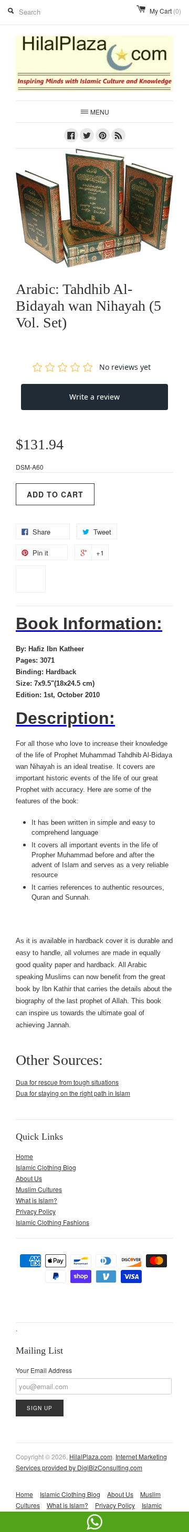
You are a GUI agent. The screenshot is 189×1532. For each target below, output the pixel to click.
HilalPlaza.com (90, 1456)
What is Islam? (36, 1200)
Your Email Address (44, 1370)
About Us (29, 1178)
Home (24, 1156)
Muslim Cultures (39, 1189)
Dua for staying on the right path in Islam (73, 1092)
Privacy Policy (36, 1211)
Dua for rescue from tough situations (67, 1081)
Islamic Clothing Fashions (52, 1222)
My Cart (165, 10)
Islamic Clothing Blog (46, 1167)
